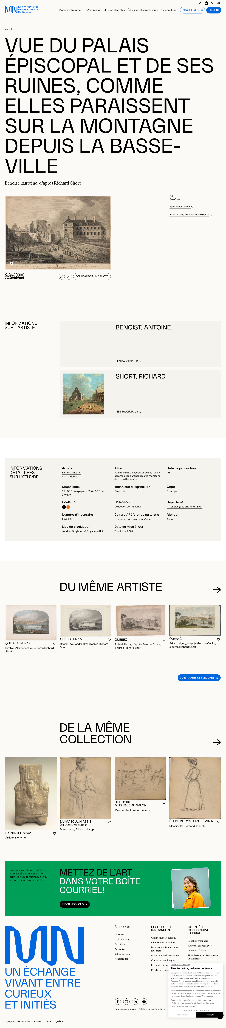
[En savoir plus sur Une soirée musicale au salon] (140, 778)
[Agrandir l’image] (61, 276)
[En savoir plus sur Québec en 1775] (31, 623)
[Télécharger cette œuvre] (69, 276)
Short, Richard (70, 476)
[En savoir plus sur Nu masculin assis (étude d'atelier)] (85, 788)
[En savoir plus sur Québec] (140, 621)
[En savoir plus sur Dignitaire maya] (31, 793)
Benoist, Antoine (71, 473)
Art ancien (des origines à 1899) (184, 507)
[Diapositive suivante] (217, 590)
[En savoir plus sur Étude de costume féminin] (195, 788)
